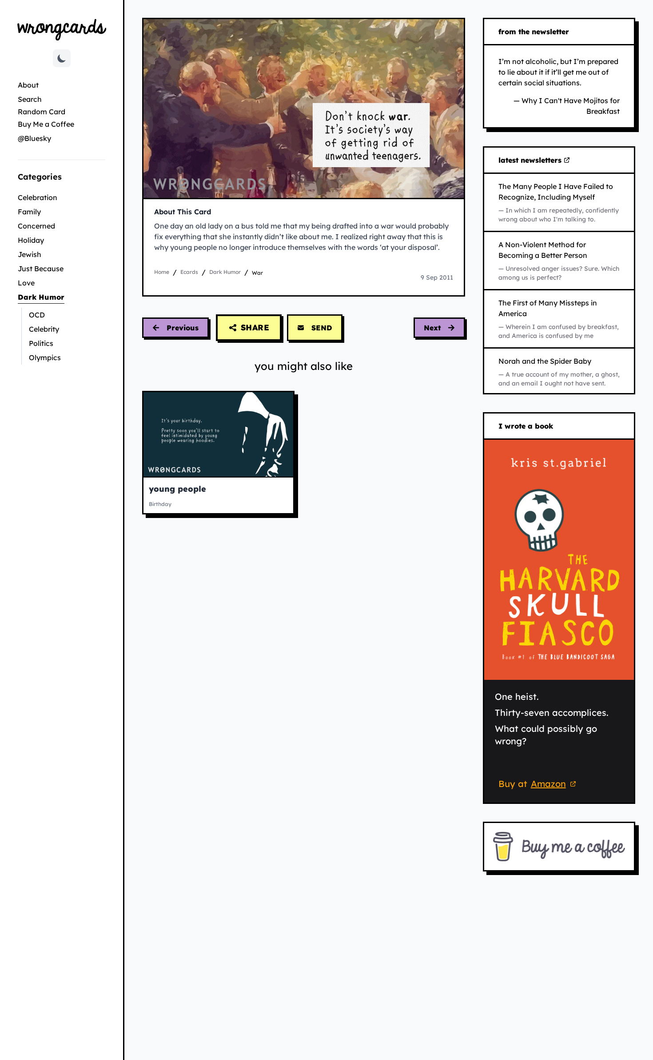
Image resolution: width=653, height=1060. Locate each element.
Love (26, 282)
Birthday (160, 504)
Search (30, 99)
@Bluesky (34, 138)
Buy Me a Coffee (46, 124)
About (28, 84)
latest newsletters (531, 160)
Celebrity (44, 329)
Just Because (41, 268)
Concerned (36, 225)
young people (177, 489)
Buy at (538, 785)
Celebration (37, 197)
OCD (37, 314)
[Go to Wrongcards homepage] (61, 29)
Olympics (45, 357)
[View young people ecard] (218, 434)
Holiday (31, 240)
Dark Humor (61, 296)
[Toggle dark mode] (62, 58)
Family (29, 211)
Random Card (41, 111)
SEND (321, 327)
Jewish (29, 254)
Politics (41, 343)
